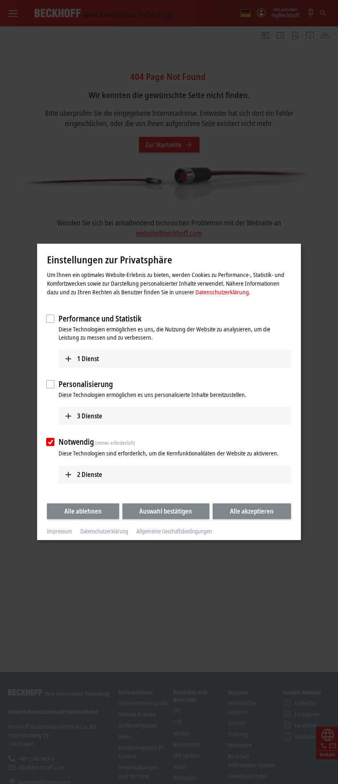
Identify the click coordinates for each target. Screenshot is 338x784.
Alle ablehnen (83, 511)
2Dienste (89, 474)
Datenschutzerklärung (104, 531)
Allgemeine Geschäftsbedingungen (174, 531)
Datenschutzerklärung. (223, 292)
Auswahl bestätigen (165, 511)
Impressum (59, 531)
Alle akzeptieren (252, 511)
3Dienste (89, 415)
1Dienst (88, 358)
